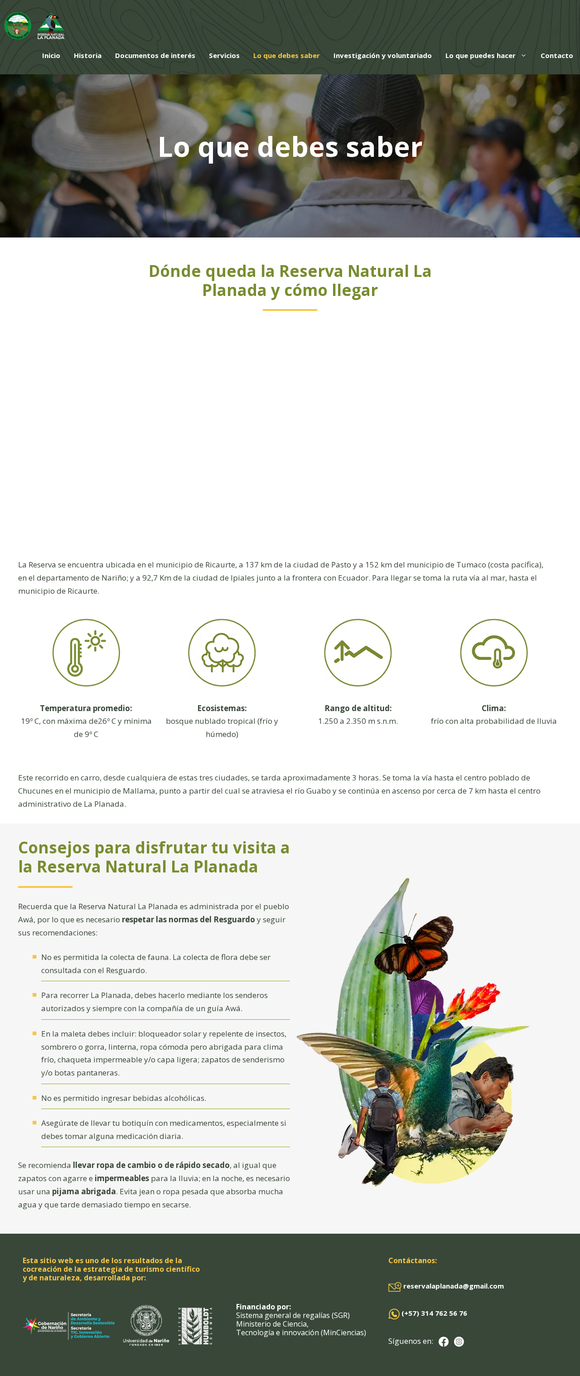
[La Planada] (34, 26)
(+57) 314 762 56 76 (433, 1313)
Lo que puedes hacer (480, 55)
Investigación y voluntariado (383, 55)
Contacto (557, 55)
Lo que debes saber (286, 55)
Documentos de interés (155, 55)
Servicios (224, 55)
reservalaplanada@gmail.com (452, 1285)
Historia (88, 55)
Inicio (51, 55)
